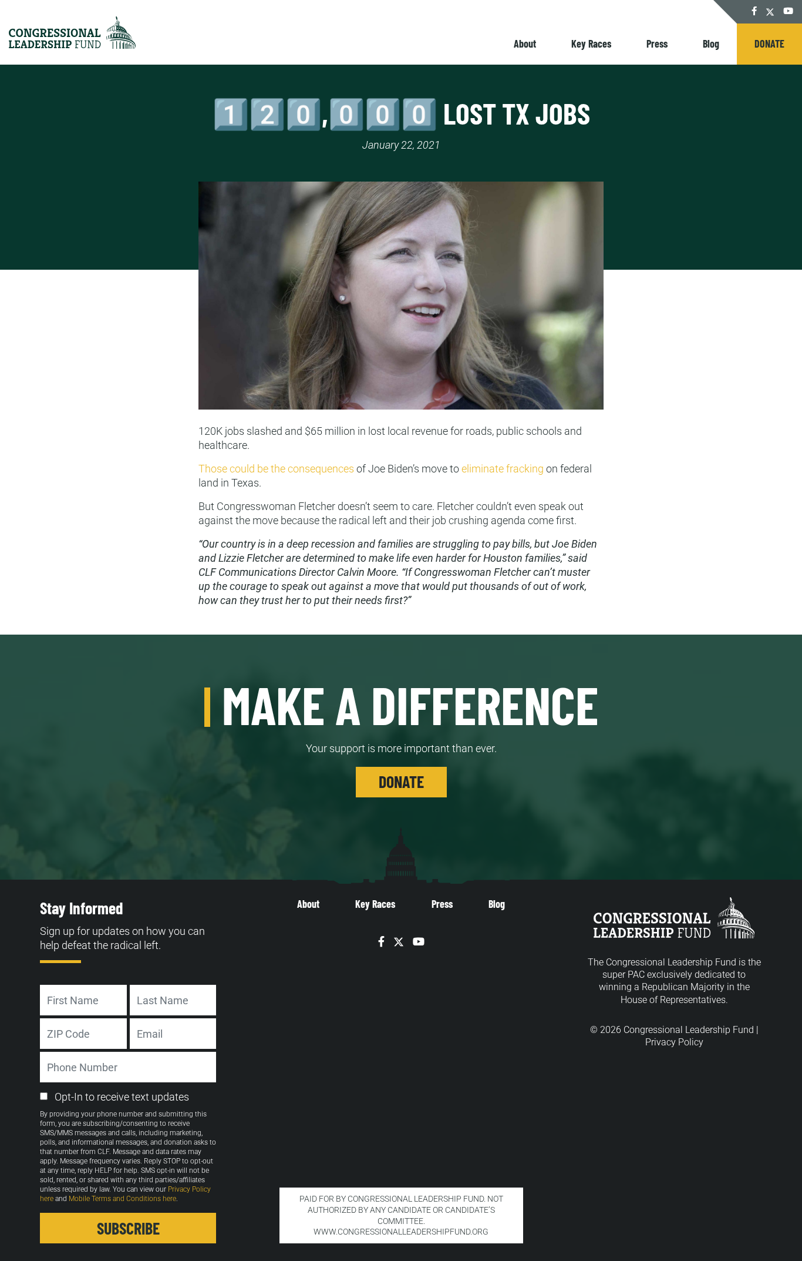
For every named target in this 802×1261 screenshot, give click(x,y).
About (525, 43)
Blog (711, 43)
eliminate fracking (502, 468)
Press (657, 43)
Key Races (591, 43)
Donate (769, 43)
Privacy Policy (674, 1042)
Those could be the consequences (276, 468)
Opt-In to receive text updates (122, 1097)
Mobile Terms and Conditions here (122, 1199)
